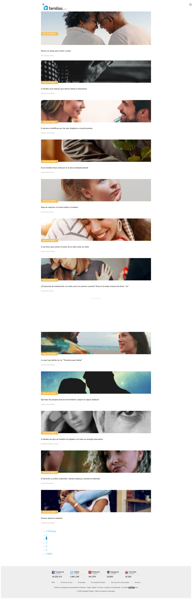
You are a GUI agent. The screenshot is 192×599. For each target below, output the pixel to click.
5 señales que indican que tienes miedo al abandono (64, 89)
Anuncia (137, 582)
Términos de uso (66, 582)
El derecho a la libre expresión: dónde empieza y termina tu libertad (70, 479)
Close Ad (132, 587)
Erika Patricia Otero (47, 55)
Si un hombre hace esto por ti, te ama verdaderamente (64, 168)
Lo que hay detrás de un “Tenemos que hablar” (61, 360)
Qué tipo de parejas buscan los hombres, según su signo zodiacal (70, 400)
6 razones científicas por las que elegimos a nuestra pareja (66, 128)
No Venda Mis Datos (98, 582)
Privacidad (81, 582)
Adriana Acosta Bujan (48, 93)
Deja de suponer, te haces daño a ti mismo (59, 207)
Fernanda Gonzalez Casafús (49, 444)
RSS (53, 582)
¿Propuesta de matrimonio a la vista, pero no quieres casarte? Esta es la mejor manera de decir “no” (85, 286)
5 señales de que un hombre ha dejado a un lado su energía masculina (72, 439)
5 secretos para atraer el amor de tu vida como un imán (65, 247)
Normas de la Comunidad (120, 582)
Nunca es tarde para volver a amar (56, 51)
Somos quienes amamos (52, 518)
